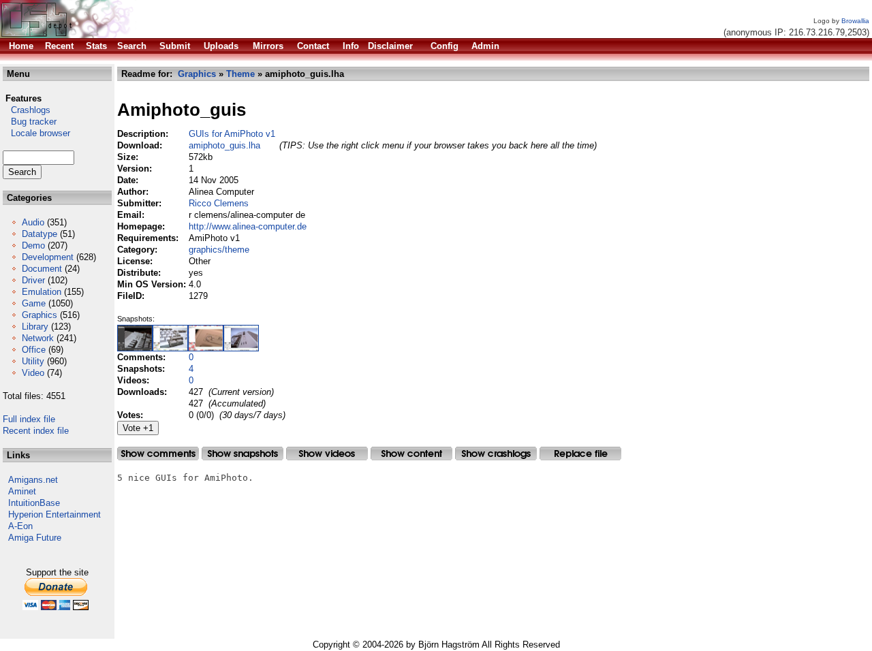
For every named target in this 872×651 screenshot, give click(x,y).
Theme (240, 74)
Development (48, 257)
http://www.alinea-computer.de (248, 226)
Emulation (41, 292)
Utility (33, 361)
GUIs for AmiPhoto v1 (232, 134)
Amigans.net (33, 480)
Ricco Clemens (219, 203)
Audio (33, 222)
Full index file (29, 419)
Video (33, 373)
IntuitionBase (34, 503)
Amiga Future (34, 538)
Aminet (22, 491)
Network (38, 338)
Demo (33, 245)
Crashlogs (26, 110)
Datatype (39, 234)
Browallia (855, 21)
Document (42, 269)
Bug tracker (30, 121)
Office (34, 350)
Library (35, 326)
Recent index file (36, 431)
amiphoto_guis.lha (224, 145)
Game (34, 303)
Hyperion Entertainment (54, 514)
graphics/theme (219, 249)
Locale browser (36, 133)
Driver (33, 280)
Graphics (39, 315)
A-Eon (20, 526)
